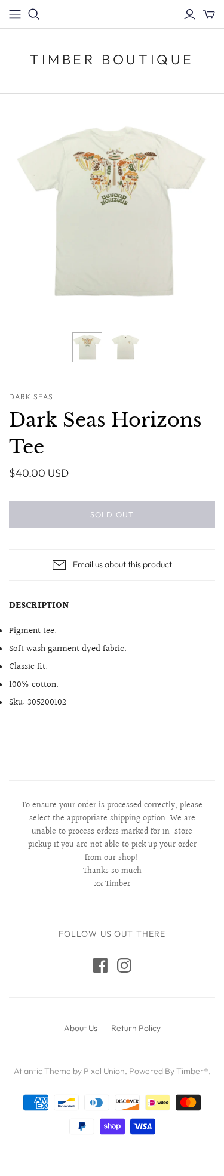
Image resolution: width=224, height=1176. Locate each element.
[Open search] (34, 14)
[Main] (15, 14)
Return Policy (136, 1028)
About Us (80, 1028)
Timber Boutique (112, 59)
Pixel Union (104, 1071)
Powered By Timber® (168, 1071)
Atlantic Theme (42, 1071)
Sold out (111, 514)
